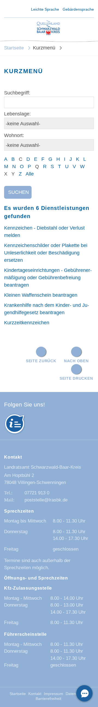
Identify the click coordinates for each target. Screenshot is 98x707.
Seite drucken (76, 378)
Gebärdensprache (78, 9)
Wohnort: (14, 135)
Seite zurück (41, 361)
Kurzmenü (44, 47)
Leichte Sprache (45, 9)
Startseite (14, 47)
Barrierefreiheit (48, 699)
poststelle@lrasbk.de (46, 500)
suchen (18, 192)
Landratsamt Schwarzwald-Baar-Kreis (42, 467)
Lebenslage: (17, 114)
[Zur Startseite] (48, 28)
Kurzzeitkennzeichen (26, 322)
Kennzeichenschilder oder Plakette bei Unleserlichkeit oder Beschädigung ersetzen (45, 253)
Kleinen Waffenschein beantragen (40, 295)
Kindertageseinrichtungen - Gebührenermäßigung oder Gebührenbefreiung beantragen (48, 278)
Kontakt (34, 694)
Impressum (53, 694)
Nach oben (76, 361)
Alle (30, 174)
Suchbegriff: (17, 93)
